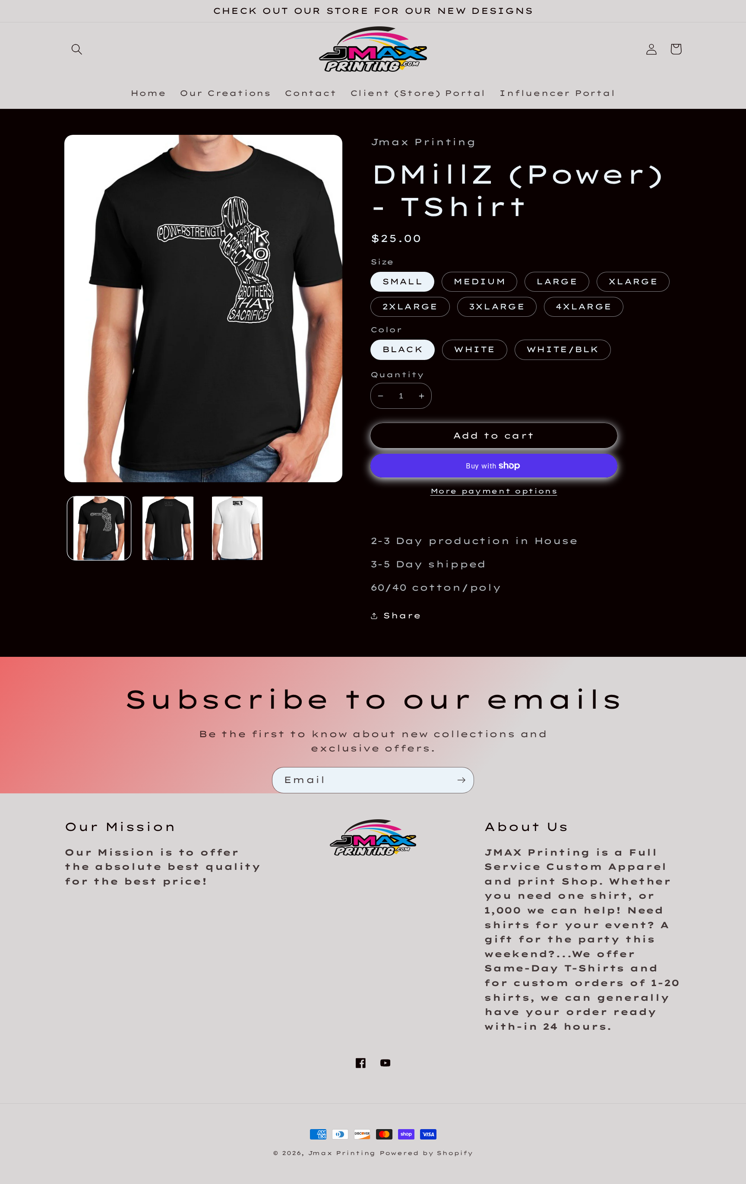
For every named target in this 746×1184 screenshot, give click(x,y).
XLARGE (633, 281)
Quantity (397, 374)
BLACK (403, 349)
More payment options (493, 491)
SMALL (402, 281)
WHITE (475, 349)
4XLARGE (584, 307)
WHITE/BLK (562, 349)
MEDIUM (479, 281)
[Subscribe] (461, 780)
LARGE (557, 281)
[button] (76, 49)
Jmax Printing (342, 1152)
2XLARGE (410, 307)
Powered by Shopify (426, 1152)
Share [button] (402, 616)
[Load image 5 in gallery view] (237, 528)
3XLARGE (497, 307)
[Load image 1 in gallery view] (99, 528)
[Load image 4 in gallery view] (168, 528)
